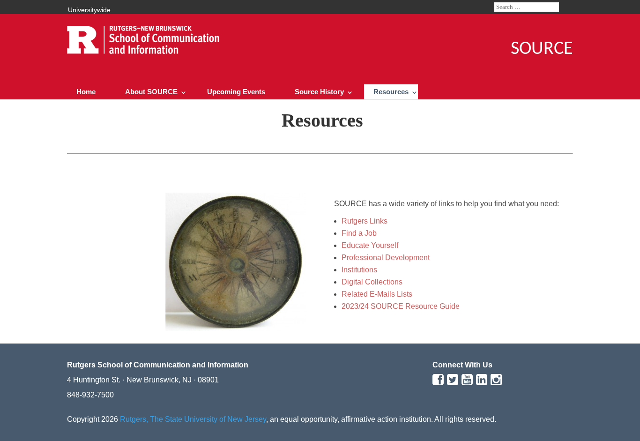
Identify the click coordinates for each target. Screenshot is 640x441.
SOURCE (542, 49)
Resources (391, 92)
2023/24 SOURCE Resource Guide (401, 306)
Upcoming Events (236, 92)
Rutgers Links (364, 221)
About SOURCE (151, 92)
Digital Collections (372, 282)
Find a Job (359, 233)
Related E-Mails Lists (377, 294)
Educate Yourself (370, 245)
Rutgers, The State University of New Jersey (193, 419)
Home (86, 92)
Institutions (359, 270)
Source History (319, 92)
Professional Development (386, 258)
